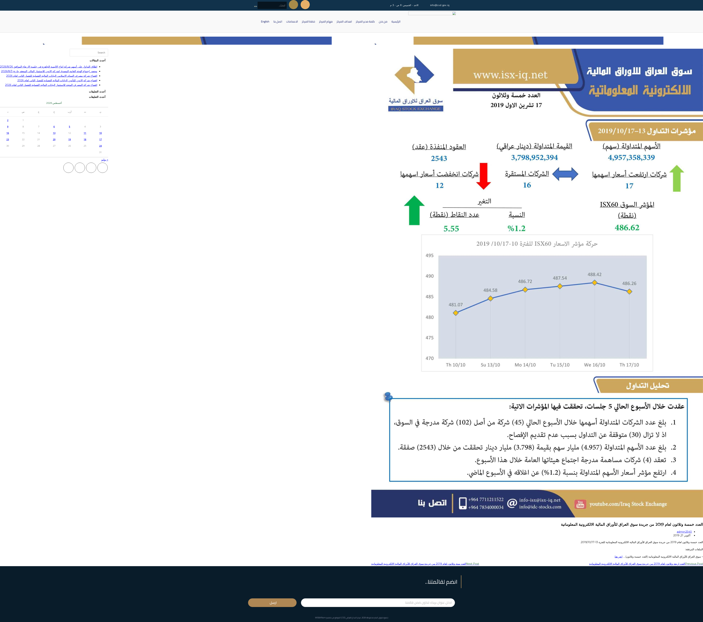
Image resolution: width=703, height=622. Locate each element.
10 (100, 133)
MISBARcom (320, 617)
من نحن (383, 21)
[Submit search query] (255, 6)
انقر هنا (618, 556)
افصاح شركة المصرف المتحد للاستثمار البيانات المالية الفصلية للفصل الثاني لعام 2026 (51, 85)
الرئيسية (395, 21)
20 (54, 139)
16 (7, 133)
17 (100, 139)
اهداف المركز (344, 21)
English (265, 21)
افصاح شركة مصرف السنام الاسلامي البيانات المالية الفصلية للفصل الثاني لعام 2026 (51, 75)
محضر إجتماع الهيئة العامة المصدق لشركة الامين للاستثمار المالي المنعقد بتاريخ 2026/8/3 (49, 71)
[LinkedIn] (68, 168)
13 (54, 133)
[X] (102, 168)
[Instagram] (80, 168)
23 (7, 139)
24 (100, 145)
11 (85, 133)
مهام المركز (326, 21)
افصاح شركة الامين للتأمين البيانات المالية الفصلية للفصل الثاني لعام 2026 (57, 80)
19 (69, 139)
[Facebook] (91, 168)
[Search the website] (270, 5)
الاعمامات (292, 21)
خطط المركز (308, 21)
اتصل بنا (277, 21)
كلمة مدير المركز (365, 21)
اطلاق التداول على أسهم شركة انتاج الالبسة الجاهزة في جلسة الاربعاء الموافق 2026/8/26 (48, 66)
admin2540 (684, 531)
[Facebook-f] (305, 4)
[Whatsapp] (293, 4)
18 (85, 139)
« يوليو (104, 159)
